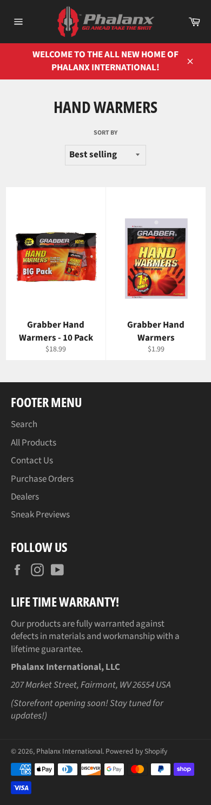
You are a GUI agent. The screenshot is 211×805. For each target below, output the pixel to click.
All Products (33, 442)
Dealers (25, 496)
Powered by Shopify (136, 751)
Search (24, 424)
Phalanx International (69, 751)
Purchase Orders (42, 479)
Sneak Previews (40, 514)
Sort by (105, 133)
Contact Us (32, 460)
